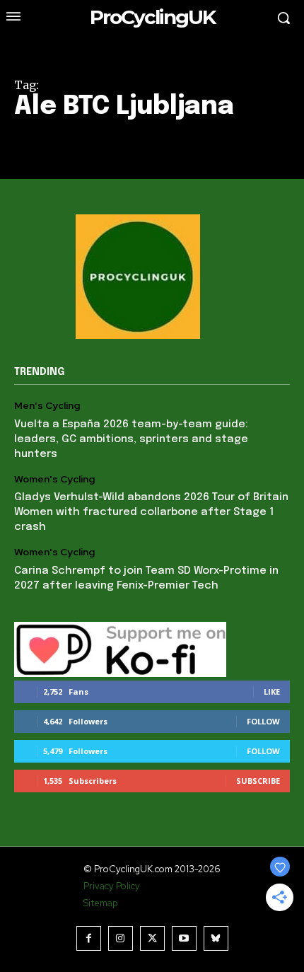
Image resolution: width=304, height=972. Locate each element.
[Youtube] (184, 938)
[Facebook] (88, 938)
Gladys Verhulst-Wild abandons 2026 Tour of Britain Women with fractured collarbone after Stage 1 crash (151, 512)
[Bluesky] (216, 938)
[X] (152, 938)
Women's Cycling (54, 479)
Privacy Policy (111, 886)
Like (272, 691)
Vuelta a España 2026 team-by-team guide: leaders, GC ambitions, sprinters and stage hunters (131, 439)
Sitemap (100, 903)
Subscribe (258, 780)
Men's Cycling (47, 406)
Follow (263, 721)
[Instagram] (120, 938)
